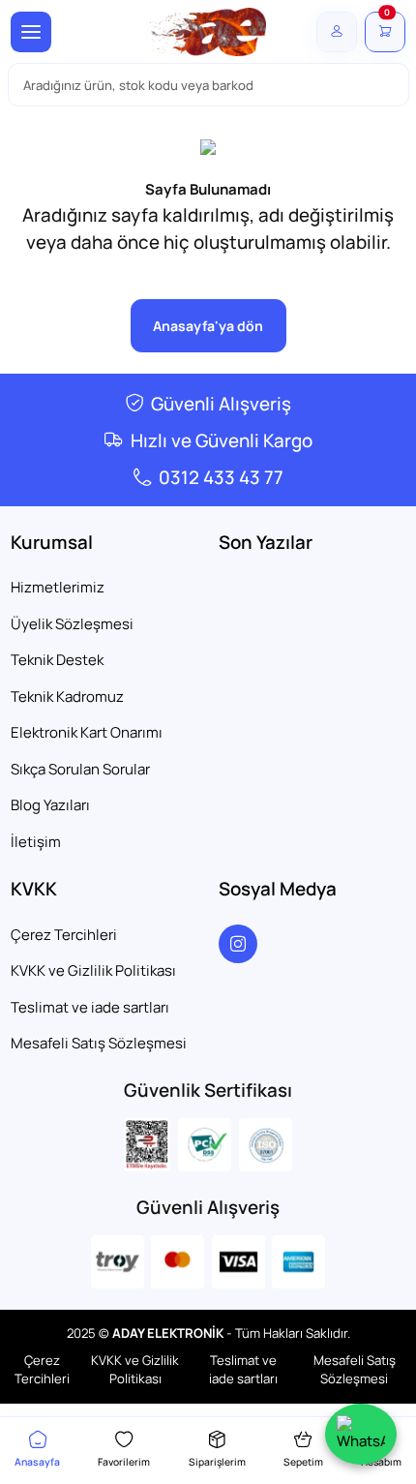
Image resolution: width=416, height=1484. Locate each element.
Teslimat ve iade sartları (90, 1007)
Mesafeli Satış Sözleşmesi (99, 1043)
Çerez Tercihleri (64, 934)
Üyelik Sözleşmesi (72, 624)
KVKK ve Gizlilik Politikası (93, 970)
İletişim (36, 842)
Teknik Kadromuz (67, 696)
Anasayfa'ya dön (208, 326)
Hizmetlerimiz (57, 587)
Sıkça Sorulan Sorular (80, 769)
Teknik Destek (57, 660)
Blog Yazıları (50, 805)
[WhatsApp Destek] (361, 1434)
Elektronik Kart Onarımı (87, 732)
